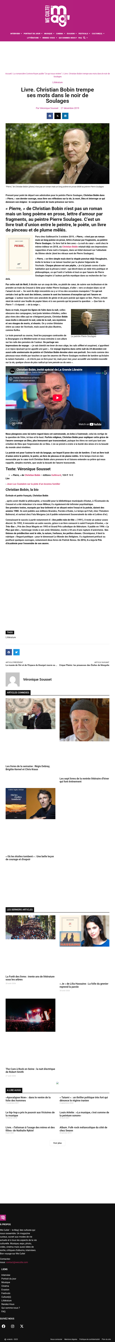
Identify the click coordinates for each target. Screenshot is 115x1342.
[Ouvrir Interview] (21, 33)
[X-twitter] (21, 1326)
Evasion (5, 1289)
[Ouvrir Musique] (54, 33)
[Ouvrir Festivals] (89, 33)
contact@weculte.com (17, 1262)
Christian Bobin (32, 475)
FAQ (3, 1311)
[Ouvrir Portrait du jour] (42, 33)
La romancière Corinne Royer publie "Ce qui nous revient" (37, 73)
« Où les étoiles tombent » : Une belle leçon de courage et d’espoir (30, 858)
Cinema (5, 1286)
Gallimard (56, 475)
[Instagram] (12, 1326)
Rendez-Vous (7, 1304)
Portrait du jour (8, 1278)
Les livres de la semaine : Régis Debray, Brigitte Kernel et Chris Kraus (28, 768)
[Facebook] (3, 1326)
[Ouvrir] (87, 37)
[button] (50, 116)
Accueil (8, 73)
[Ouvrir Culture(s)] (104, 33)
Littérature (57, 82)
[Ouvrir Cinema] (64, 33)
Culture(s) (6, 1297)
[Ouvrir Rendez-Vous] (56, 37)
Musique (5, 1282)
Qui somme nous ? (10, 1308)
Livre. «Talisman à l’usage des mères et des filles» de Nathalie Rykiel (30, 1129)
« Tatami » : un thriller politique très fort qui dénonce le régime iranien (84, 1099)
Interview (5, 1275)
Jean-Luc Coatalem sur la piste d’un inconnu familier (33, 484)
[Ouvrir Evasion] (76, 33)
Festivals (5, 1293)
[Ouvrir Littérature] (40, 37)
